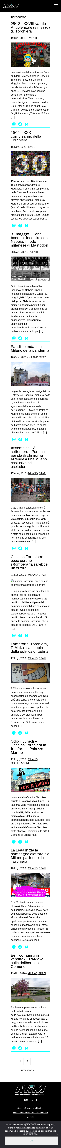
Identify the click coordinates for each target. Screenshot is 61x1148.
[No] (57, 1134)
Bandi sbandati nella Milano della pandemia (30, 348)
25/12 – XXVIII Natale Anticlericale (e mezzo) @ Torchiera (30, 27)
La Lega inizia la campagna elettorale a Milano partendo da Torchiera (30, 855)
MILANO (33, 357)
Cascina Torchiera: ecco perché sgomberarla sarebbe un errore (29, 562)
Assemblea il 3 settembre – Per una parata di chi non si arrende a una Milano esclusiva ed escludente (29, 457)
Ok (31, 1140)
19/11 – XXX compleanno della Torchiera (26, 136)
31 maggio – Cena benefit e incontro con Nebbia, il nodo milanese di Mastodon (29, 239)
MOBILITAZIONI (20, 763)
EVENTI (32, 38)
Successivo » (27, 1070)
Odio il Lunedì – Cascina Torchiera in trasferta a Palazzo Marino (28, 747)
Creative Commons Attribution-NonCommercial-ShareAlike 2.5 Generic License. (30, 1112)
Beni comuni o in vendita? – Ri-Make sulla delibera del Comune (27, 961)
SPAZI (42, 357)
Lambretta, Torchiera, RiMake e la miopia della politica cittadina (29, 648)
